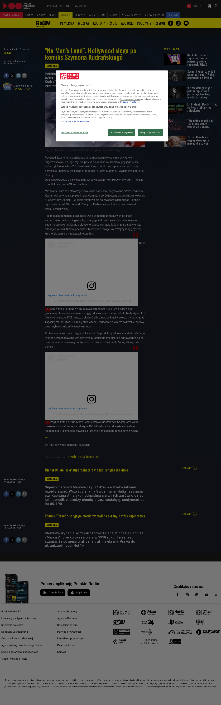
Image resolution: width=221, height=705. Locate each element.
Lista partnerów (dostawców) (75, 121)
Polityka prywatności (130, 101)
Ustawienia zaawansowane (74, 132)
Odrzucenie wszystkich (121, 132)
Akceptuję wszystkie (150, 132)
